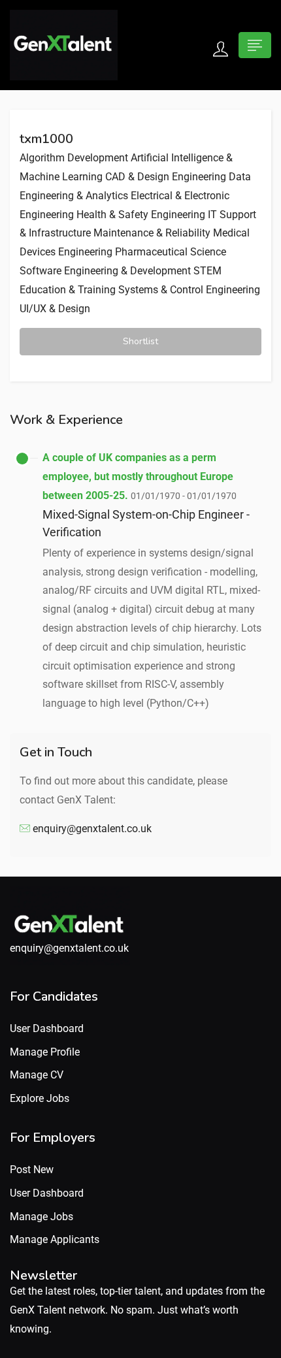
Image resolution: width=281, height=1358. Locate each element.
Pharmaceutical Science (170, 252)
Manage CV (36, 1075)
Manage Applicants (54, 1239)
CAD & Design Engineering (165, 176)
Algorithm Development (74, 158)
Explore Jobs (39, 1098)
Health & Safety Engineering (140, 214)
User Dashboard (47, 1028)
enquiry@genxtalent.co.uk (92, 828)
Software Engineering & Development (105, 271)
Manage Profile (45, 1052)
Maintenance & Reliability (151, 233)
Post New (32, 1169)
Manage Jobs (41, 1216)
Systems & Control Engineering (189, 289)
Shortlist (140, 341)
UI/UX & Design (55, 308)
